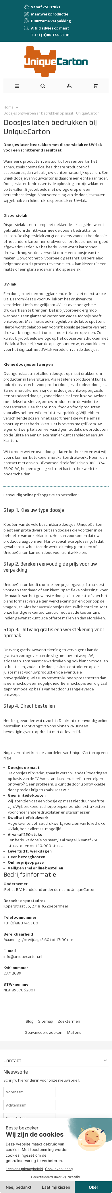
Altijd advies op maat (50, 28)
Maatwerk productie (49, 14)
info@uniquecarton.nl (22, 956)
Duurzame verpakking (51, 21)
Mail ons (74, 1032)
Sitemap (45, 1021)
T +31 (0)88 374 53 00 (50, 35)
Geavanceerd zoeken (43, 1032)
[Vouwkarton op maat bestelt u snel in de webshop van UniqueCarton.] (56, 61)
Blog (30, 1021)
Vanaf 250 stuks (45, 7)
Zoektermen (69, 1021)
